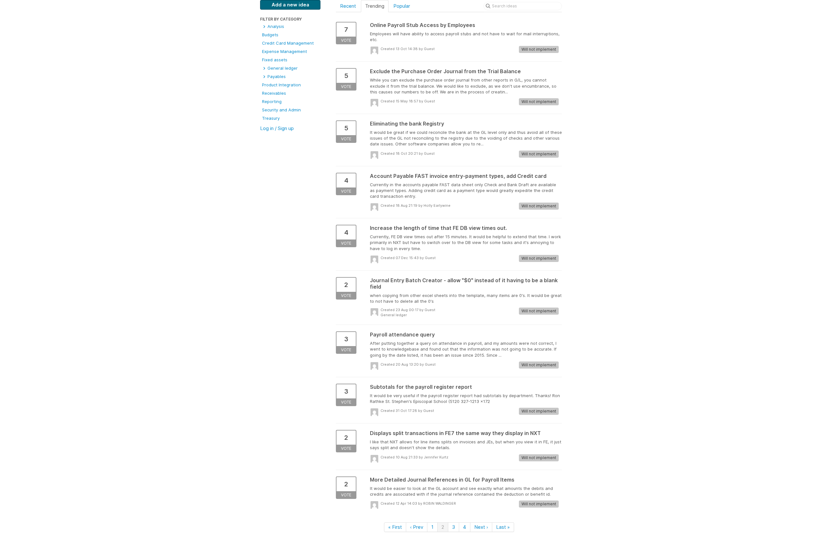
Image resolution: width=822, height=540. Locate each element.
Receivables (274, 93)
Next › (481, 527)
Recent (348, 6)
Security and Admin (281, 109)
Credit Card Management (288, 43)
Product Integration (281, 84)
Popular (401, 6)
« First (395, 527)
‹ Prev (416, 527)
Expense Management (284, 51)
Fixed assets (274, 59)
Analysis (275, 26)
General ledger (282, 68)
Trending (374, 6)
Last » (503, 527)
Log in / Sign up (277, 128)
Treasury (271, 118)
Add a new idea (290, 5)
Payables (276, 76)
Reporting (272, 101)
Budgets (270, 34)
